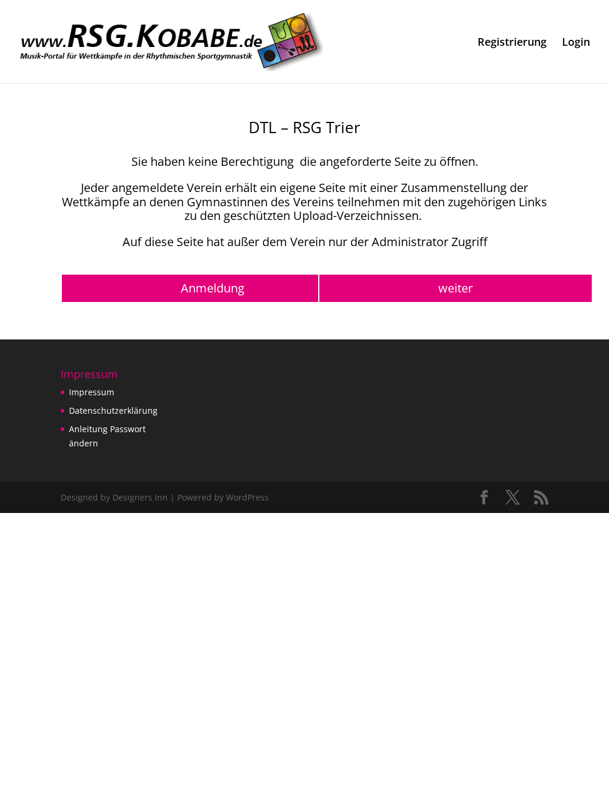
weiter (455, 288)
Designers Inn (140, 497)
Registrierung (512, 43)
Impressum (91, 392)
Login (576, 43)
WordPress (247, 497)
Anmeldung (212, 288)
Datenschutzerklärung (113, 410)
